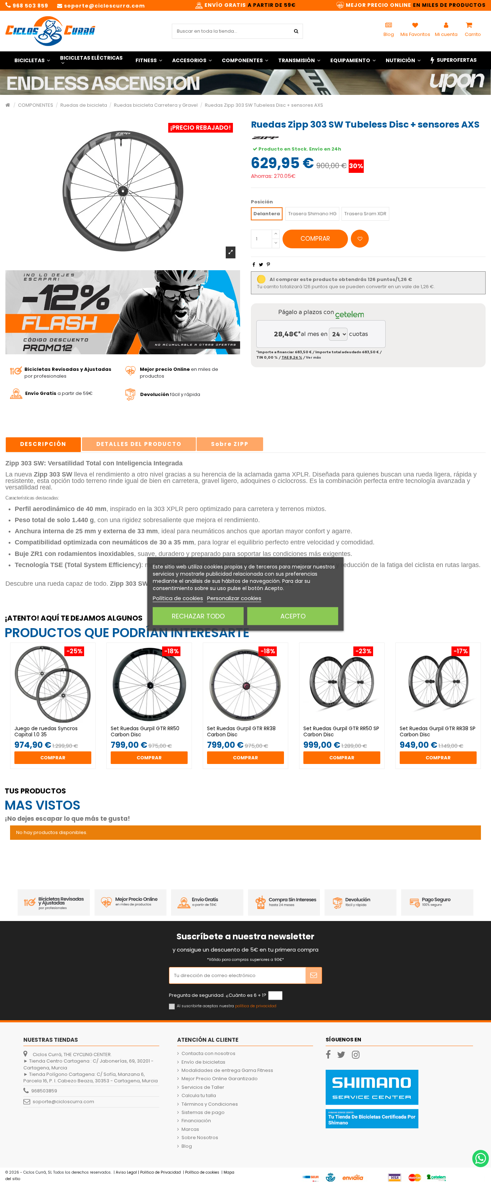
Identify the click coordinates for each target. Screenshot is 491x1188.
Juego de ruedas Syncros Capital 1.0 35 (46, 731)
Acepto (293, 616)
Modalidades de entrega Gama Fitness (227, 1070)
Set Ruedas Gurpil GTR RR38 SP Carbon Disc (438, 731)
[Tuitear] (261, 264)
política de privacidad (255, 1006)
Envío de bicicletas (203, 1062)
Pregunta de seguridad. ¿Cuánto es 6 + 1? (217, 995)
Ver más (313, 357)
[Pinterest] (268, 264)
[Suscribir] (314, 975)
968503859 (44, 1090)
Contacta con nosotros (208, 1053)
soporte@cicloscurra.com (63, 1101)
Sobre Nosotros (200, 1137)
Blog (187, 1146)
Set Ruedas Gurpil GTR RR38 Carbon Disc (241, 731)
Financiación (196, 1121)
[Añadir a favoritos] (360, 239)
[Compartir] (253, 264)
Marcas (190, 1129)
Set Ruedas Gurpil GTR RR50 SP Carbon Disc (341, 731)
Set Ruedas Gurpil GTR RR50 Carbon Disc (145, 731)
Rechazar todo (198, 616)
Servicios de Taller (203, 1087)
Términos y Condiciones (210, 1104)
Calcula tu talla (199, 1095)
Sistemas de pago (203, 1112)
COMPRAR (315, 238)
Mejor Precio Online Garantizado (220, 1079)
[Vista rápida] (57, 723)
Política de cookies (178, 598)
